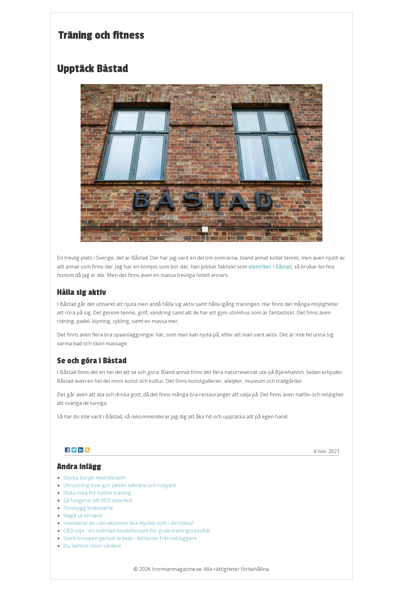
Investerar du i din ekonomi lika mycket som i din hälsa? (128, 523)
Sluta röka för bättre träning (97, 492)
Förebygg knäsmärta (88, 507)
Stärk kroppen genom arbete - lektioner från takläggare (130, 538)
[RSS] (87, 449)
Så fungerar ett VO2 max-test (98, 500)
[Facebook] (67, 449)
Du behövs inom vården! (92, 545)
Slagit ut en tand (82, 515)
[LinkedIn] (80, 449)
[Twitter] (74, 449)
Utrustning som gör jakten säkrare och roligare (119, 485)
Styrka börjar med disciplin (94, 477)
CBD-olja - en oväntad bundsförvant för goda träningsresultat (136, 530)
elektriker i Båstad (270, 266)
